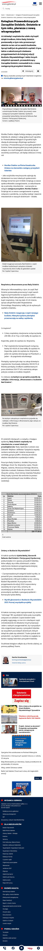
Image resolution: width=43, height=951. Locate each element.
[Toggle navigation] (40, 3)
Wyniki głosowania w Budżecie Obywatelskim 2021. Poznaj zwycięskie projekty (23, 601)
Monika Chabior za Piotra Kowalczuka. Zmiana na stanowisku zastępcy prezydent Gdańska (22, 168)
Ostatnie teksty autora (19, 663)
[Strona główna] (4, 948)
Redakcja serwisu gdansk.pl (10, 811)
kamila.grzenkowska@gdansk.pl (21, 660)
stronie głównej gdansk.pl (13, 78)
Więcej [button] (37, 778)
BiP (4, 817)
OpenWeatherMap (19, 820)
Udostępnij (29, 71)
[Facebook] (13, 948)
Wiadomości (10, 15)
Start (2, 15)
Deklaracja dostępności (9, 814)
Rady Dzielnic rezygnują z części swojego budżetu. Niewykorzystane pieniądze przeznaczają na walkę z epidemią (21, 315)
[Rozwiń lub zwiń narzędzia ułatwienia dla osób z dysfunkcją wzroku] (38, 948)
